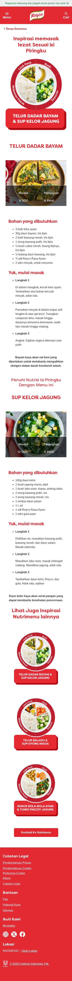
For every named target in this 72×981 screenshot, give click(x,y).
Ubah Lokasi (29, 950)
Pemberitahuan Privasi (17, 862)
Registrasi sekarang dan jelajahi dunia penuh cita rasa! (35, 3)
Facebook (22, 934)
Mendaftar (9, 925)
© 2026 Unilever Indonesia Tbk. (29, 963)
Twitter (14, 934)
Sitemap (8, 910)
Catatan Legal (11, 883)
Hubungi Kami (12, 904)
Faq (5, 899)
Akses (6, 878)
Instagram (5, 934)
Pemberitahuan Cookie (17, 868)
